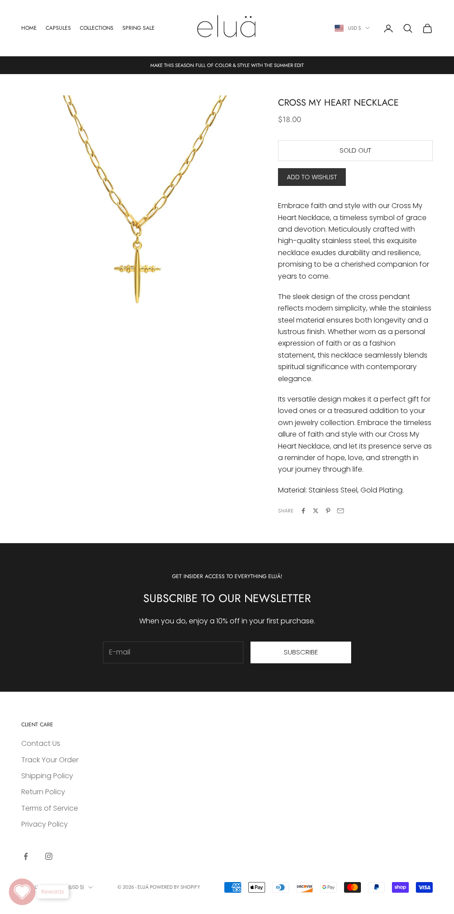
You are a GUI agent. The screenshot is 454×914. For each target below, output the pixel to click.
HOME (29, 28)
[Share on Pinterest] (328, 510)
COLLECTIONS (97, 28)
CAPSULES (58, 28)
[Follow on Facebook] (25, 856)
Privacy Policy (44, 824)
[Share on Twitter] (315, 510)
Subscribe (301, 652)
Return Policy (43, 792)
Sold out (355, 150)
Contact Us (40, 743)
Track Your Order (49, 760)
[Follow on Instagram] (48, 856)
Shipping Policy (47, 776)
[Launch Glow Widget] (22, 892)
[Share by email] (340, 510)
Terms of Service (49, 808)
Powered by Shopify (175, 886)
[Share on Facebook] (303, 510)
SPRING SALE (138, 28)
